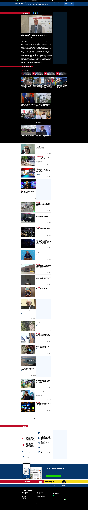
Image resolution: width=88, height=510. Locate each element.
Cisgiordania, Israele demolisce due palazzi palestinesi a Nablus (43, 105)
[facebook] (15, 0)
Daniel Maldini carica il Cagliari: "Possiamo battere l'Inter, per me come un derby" (43, 170)
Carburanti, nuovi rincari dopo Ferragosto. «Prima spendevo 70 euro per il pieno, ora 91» (26, 87)
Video (31, 2)
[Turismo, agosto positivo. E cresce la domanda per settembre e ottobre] (62, 80)
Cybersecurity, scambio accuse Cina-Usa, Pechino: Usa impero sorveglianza (43, 404)
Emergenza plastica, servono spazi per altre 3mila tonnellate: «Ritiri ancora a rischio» (43, 381)
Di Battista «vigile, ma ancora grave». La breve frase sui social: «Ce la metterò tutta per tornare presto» (30, 439)
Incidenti (39, 4)
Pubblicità (38, 493)
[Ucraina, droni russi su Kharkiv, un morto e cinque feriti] (28, 232)
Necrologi (55, 2)
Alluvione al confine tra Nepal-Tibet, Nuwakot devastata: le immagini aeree (43, 204)
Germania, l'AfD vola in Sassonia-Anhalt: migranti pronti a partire (27, 136)
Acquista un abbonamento (36, 485)
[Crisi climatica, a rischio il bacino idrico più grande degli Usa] (28, 361)
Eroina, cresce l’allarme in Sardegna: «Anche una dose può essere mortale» (43, 158)
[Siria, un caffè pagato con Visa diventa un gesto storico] (28, 349)
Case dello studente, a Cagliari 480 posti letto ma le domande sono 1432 (38, 86)
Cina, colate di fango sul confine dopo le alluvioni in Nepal (42, 323)
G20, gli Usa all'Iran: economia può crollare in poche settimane (43, 136)
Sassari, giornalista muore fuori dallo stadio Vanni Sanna (46, 433)
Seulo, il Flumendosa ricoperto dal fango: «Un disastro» (45, 442)
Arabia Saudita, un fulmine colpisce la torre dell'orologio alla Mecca (43, 278)
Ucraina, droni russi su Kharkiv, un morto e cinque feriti (43, 229)
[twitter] (14, 0)
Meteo (59, 2)
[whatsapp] (17, 0)
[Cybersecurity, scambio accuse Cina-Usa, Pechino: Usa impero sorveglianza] (28, 407)
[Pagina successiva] (31, 418)
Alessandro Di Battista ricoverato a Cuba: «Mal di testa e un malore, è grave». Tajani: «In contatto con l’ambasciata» (31, 450)
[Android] (59, 496)
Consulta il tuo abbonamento (25, 485)
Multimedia (25, 13)
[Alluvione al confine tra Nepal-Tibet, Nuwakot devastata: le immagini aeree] (28, 207)
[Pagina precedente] (40, 418)
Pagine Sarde (63, 485)
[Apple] (59, 493)
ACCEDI (73, 0)
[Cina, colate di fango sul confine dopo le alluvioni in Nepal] (28, 326)
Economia (46, 2)
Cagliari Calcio (44, 4)
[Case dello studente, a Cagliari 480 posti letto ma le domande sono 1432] (38, 80)
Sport (49, 2)
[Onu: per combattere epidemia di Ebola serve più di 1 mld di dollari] (28, 255)
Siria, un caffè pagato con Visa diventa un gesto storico (42, 347)
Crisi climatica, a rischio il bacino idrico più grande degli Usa (27, 369)
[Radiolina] (41, 0)
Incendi (48, 4)
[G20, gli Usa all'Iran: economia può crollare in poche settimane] (43, 130)
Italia (37, 2)
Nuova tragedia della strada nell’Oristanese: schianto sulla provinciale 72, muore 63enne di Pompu (31, 433)
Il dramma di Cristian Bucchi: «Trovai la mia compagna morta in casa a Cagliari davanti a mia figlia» (30, 457)
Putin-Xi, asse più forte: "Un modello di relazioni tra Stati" (28, 105)
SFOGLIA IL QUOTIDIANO (69, 3)
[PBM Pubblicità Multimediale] (53, 0)
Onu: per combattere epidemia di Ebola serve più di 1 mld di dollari (43, 252)
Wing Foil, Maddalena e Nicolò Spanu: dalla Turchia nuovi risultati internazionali (43, 393)
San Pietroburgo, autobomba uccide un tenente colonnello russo (43, 216)
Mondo (40, 2)
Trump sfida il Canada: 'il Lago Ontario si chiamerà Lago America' (43, 289)
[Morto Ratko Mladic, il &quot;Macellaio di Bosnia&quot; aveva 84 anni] (28, 304)
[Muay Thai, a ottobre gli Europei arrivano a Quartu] (28, 184)
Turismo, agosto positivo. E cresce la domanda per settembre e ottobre (62, 86)
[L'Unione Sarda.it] (19, 3)
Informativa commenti (40, 497)
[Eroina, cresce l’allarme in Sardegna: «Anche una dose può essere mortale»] (28, 161)
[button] (32, 13)
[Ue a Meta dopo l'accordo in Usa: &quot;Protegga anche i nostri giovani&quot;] (28, 338)
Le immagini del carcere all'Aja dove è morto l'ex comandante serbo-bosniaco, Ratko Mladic (43, 266)
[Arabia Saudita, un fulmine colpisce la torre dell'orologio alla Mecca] (28, 280)
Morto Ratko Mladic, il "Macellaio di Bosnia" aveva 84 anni (28, 311)
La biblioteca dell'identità (46, 485)
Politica (43, 2)
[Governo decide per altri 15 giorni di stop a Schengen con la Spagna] (50, 80)
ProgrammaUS (27, 2)
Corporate (38, 499)
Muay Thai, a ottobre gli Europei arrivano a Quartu (27, 192)
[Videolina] (35, 0)
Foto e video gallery (26, 66)
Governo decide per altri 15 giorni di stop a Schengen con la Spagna (49, 86)
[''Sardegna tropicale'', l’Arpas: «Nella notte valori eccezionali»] (28, 149)
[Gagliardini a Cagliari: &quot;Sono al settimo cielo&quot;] (43, 114)
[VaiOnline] (47, 0)
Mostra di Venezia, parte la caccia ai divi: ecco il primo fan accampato (28, 120)
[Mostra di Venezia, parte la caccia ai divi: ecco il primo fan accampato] (28, 114)
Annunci (52, 2)
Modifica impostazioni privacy (41, 496)
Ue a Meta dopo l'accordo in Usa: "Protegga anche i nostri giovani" (43, 335)
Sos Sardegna (35, 4)
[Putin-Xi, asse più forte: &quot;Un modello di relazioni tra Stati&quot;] (28, 98)
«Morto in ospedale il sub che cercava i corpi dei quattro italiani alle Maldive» (45, 447)
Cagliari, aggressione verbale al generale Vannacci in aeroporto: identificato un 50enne (30, 445)
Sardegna (34, 2)
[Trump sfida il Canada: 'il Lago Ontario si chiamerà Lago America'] (28, 292)
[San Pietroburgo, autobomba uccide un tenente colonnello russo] (28, 218)
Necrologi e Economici (40, 492)
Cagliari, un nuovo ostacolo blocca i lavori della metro (46, 452)
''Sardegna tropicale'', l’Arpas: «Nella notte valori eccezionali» (43, 146)
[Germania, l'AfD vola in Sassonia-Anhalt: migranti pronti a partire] (28, 130)
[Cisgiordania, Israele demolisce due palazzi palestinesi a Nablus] (43, 98)
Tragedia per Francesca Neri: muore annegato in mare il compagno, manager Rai (46, 438)
